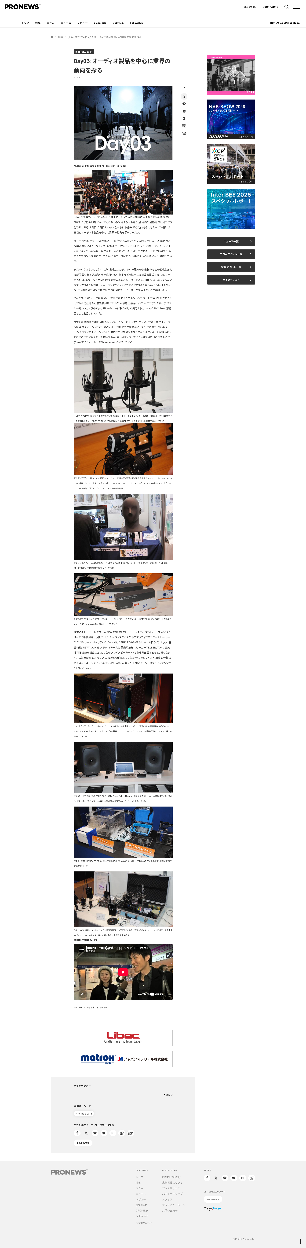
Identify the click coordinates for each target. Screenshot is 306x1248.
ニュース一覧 (231, 241)
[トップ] (52, 37)
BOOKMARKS (270, 6)
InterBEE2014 (83, 51)
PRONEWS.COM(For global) (285, 22)
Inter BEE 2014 (83, 1113)
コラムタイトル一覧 (231, 254)
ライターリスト (231, 279)
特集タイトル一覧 (231, 266)
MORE (167, 1094)
